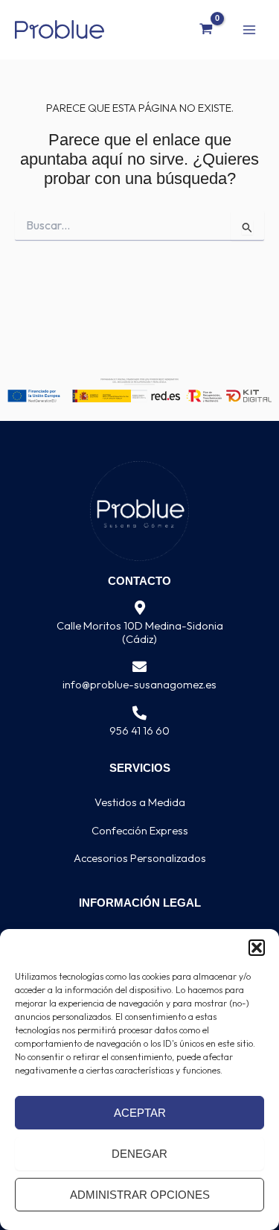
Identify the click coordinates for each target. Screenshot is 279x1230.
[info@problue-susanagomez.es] (139, 667)
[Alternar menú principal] (249, 29)
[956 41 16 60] (139, 713)
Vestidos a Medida (139, 802)
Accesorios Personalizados (140, 858)
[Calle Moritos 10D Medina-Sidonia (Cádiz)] (139, 608)
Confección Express (140, 830)
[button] (256, 947)
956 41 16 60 (139, 730)
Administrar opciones (140, 1194)
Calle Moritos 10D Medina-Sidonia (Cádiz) (140, 632)
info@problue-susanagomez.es (139, 684)
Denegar (139, 1153)
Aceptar (140, 1112)
